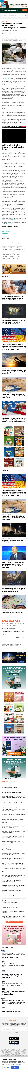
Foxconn (22, 37)
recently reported (11, 152)
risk (2, 40)
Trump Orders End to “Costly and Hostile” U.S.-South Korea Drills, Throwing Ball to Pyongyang (13, 837)
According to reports (6, 78)
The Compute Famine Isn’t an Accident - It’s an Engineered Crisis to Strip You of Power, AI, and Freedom (13, 798)
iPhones (18, 38)
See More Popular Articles (14, 921)
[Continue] (25, 1029)
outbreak (14, 39)
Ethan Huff (9, 30)
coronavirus (4, 37)
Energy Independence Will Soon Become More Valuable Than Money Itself (13, 984)
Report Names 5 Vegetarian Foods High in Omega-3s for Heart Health (12, 881)
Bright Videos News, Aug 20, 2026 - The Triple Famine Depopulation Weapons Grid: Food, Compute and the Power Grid (13, 1002)
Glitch (3, 38)
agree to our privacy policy (14, 1064)
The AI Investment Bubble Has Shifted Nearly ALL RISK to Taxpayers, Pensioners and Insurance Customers (14, 993)
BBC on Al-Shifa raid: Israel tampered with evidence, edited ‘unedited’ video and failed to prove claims (14, 589)
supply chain (8, 40)
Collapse (11, 36)
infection (14, 38)
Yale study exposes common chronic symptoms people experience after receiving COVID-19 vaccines (13, 298)
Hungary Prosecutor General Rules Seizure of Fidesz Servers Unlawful (13, 859)
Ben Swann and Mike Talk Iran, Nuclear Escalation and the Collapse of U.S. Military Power (13, 965)
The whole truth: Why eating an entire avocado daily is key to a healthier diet (13, 853)
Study (5, 40)
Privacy (7, 1049)
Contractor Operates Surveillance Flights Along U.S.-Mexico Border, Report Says (13, 917)
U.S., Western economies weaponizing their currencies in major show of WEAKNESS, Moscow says (14, 322)
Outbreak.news (9, 223)
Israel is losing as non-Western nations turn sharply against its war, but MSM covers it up (14, 371)
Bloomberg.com (5, 228)
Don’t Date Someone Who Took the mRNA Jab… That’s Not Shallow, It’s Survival (13, 786)
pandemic (18, 39)
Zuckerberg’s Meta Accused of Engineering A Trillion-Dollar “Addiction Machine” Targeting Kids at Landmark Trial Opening (13, 809)
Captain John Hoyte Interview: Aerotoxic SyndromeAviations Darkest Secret (13, 1010)
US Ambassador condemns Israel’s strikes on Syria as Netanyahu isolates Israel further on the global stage (13, 821)
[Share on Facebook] (5, 33)
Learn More (6, 1067)
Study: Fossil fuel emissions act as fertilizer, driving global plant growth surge (12, 906)
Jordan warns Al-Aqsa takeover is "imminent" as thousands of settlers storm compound (13, 791)
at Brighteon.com (15, 219)
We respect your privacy (14, 1032)
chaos (8, 36)
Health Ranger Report (7, 947)
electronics (13, 37)
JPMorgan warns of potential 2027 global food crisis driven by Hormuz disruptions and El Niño (13, 864)
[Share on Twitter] (7, 33)
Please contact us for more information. (10, 645)
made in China (19, 252)
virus (13, 40)
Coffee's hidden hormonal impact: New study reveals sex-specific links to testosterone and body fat (13, 843)
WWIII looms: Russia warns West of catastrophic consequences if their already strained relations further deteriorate (13, 565)
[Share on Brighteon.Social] (3, 33)
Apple (6, 21)
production (23, 39)
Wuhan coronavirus (18, 40)
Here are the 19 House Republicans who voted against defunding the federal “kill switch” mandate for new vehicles (14, 419)
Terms (11, 1049)
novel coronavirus (8, 39)
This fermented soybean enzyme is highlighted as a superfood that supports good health (14, 886)
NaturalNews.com (6, 231)
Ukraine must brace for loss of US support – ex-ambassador (12, 613)
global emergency (8, 38)
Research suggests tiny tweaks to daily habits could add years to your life (13, 896)
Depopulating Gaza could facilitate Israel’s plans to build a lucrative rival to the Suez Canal (14, 395)
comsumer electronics (19, 36)
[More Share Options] (10, 33)
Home (3, 21)
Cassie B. (9, 294)
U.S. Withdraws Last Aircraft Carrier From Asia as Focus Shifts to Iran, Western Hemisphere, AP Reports (13, 870)
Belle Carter (10, 342)
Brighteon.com (5, 233)
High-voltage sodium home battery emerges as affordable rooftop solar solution (13, 901)
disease (8, 37)
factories (18, 37)
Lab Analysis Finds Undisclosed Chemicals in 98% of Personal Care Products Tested (13, 875)
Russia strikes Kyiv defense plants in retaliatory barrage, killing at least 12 (13, 826)
